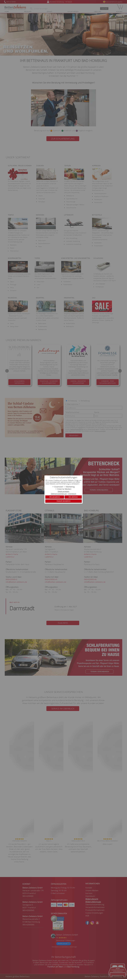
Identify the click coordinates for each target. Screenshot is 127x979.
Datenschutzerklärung (59, 494)
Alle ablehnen (73, 497)
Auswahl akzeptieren (63, 501)
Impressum (72, 494)
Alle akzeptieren (54, 497)
